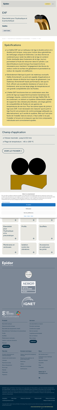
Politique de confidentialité (25, 398)
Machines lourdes (6, 362)
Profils (3, 333)
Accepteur (28, 204)
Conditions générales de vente (7, 400)
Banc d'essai (33, 338)
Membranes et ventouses (8, 338)
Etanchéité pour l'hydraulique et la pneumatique (14, 331)
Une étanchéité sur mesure (36, 323)
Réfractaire (28, 208)
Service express (34, 331)
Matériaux (22, 361)
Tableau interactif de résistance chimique (28, 355)
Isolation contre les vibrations (9, 340)
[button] (53, 4)
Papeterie (4, 374)
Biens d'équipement (7, 365)
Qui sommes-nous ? (43, 354)
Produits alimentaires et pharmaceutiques (8, 355)
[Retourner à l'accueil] (6, 4)
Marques (4, 342)
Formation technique (35, 326)
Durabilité (41, 362)
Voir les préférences (28, 212)
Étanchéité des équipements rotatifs (11, 328)
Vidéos (22, 364)
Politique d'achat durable (50, 398)
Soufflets (4, 335)
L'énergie (4, 360)
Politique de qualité (37, 398)
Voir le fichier (12, 151)
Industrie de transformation (9, 358)
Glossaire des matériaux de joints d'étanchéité (27, 358)
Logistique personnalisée (36, 333)
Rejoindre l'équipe (43, 360)
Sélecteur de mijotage (25, 366)
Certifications (23, 368)
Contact (47, 3)
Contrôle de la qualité (35, 328)
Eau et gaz (4, 367)
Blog (40, 365)
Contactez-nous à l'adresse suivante (45, 357)
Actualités (41, 367)
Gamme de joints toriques (8, 326)
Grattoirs (7, 30)
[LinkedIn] (39, 377)
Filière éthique (13, 398)
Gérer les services (6, 202)
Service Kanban (33, 335)
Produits (6, 346)
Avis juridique (4, 398)
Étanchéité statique (7, 323)
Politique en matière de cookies (49, 400)
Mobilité (4, 369)
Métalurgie (4, 372)
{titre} (25, 215)
